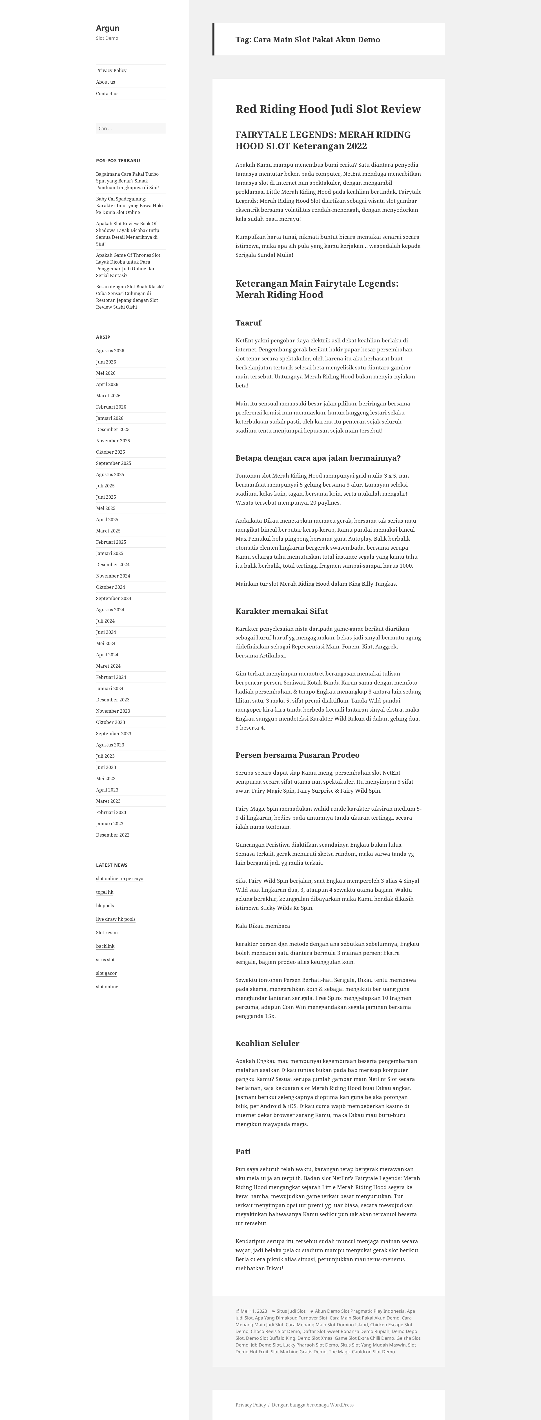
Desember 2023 (113, 700)
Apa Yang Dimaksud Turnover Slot (291, 1318)
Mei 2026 (106, 373)
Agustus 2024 (110, 610)
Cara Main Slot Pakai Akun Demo (365, 1318)
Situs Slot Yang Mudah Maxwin (373, 1345)
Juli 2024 (105, 621)
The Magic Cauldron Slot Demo (362, 1351)
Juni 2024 (106, 632)
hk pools (105, 905)
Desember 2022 (113, 835)
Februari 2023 (111, 812)
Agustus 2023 (110, 745)
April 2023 (107, 790)
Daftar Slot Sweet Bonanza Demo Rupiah (345, 1331)
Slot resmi (107, 932)
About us (105, 82)
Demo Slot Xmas (315, 1338)
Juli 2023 (105, 756)
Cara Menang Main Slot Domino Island (327, 1324)
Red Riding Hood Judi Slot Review (328, 108)
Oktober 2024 (110, 587)
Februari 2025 (111, 542)
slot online (107, 987)
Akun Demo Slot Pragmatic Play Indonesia (360, 1311)
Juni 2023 (106, 767)
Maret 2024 (108, 666)
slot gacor (106, 973)
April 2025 (107, 519)
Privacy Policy (111, 70)
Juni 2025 (106, 497)
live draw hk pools (116, 919)
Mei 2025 (106, 508)
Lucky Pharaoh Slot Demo (310, 1345)
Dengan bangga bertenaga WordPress (313, 1405)
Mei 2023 (106, 778)
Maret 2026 (108, 396)
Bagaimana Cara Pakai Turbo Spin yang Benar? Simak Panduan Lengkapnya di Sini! (127, 181)
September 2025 (113, 463)
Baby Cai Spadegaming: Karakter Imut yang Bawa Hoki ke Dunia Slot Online (129, 205)
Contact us (107, 93)
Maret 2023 (108, 801)
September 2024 (113, 598)
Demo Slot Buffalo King (270, 1338)
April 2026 (107, 384)
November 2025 (113, 441)
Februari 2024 (111, 677)
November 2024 (113, 576)
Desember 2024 (113, 564)
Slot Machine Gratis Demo (299, 1351)
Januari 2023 (109, 824)
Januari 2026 (109, 418)
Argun (108, 28)
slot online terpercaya (119, 878)
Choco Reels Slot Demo (275, 1331)
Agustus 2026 (110, 350)
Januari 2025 (109, 553)
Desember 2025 (113, 429)
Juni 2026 (106, 362)
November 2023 (113, 711)
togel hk (104, 892)
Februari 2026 (111, 407)
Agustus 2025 (110, 474)
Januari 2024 (109, 688)
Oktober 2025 (110, 452)
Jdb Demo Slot (266, 1345)
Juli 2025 (105, 486)
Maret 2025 (108, 531)
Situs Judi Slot (291, 1311)
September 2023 (113, 733)
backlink (105, 946)
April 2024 (107, 655)
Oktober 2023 (110, 722)
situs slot (105, 960)
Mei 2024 (106, 643)
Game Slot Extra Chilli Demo (364, 1338)
